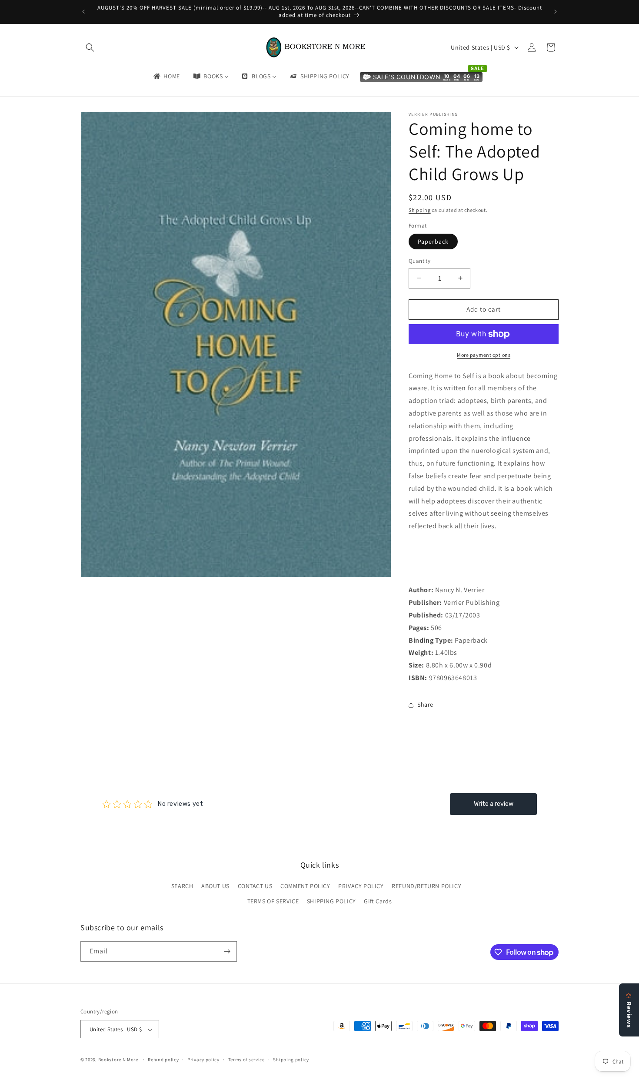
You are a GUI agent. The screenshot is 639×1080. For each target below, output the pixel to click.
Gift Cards (378, 902)
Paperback (433, 241)
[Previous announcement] (83, 11)
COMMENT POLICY (305, 886)
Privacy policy (203, 1060)
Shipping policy (291, 1060)
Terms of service (246, 1060)
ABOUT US (215, 886)
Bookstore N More (118, 1060)
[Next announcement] (555, 11)
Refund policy (163, 1060)
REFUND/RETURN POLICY (426, 886)
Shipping (420, 210)
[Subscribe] (226, 951)
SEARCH (182, 886)
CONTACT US (255, 886)
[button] (90, 47)
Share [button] (425, 704)
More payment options (483, 355)
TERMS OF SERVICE (273, 902)
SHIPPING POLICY (331, 902)
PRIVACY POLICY (360, 886)
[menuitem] (166, 76)
